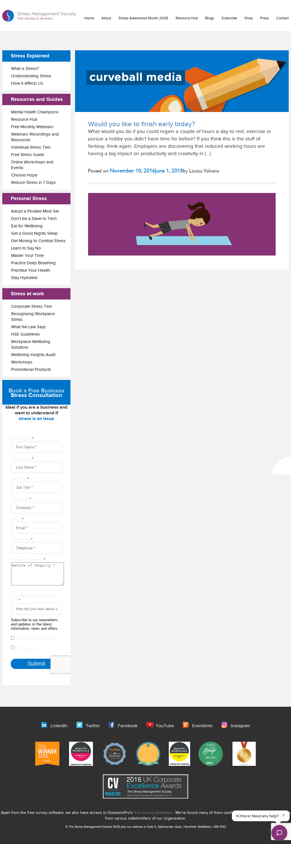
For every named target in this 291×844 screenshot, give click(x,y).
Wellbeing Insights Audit (33, 354)
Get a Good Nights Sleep (34, 233)
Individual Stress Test (30, 147)
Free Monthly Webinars (32, 126)
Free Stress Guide (27, 154)
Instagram (240, 726)
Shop (248, 18)
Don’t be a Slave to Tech (34, 218)
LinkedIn (59, 726)
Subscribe (229, 18)
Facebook (128, 726)
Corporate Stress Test (31, 306)
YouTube (165, 726)
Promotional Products (31, 369)
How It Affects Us (27, 83)
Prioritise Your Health (30, 270)
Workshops (21, 362)
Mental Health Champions (35, 112)
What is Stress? (25, 68)
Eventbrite (202, 726)
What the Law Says (28, 327)
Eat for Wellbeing (27, 226)
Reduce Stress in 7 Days (33, 182)
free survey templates (153, 812)
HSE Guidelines (25, 334)
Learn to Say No (26, 248)
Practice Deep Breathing (33, 263)
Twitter (93, 726)
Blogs (209, 18)
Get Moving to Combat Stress (38, 240)
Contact (282, 18)
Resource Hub (187, 18)
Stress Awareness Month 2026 (143, 18)
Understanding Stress (31, 76)
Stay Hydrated (24, 277)
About (106, 18)
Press (264, 18)
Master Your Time (27, 255)
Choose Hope (24, 175)
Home (89, 18)
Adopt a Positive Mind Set (35, 211)
